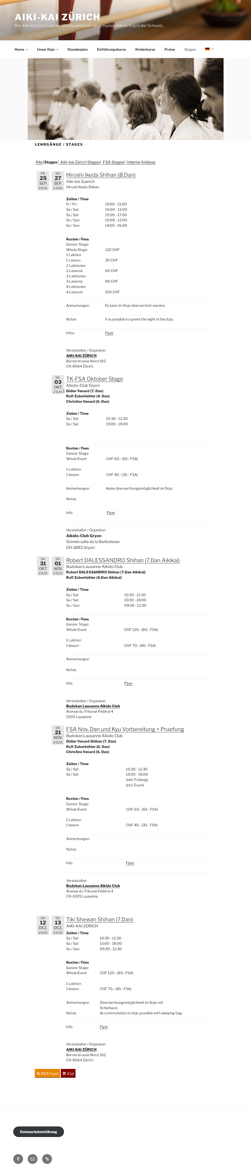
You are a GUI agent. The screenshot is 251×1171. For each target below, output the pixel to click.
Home (19, 49)
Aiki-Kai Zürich (57, 17)
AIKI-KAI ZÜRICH (81, 356)
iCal (70, 1073)
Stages (190, 49)
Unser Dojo (46, 49)
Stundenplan (77, 49)
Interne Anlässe (140, 162)
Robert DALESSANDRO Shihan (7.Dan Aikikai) (123, 560)
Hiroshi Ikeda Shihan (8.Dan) (101, 175)
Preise (169, 49)
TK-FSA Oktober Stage (94, 379)
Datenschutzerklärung (38, 1132)
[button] (47, 1159)
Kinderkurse (145, 49)
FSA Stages (112, 162)
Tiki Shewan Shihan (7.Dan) (99, 919)
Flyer (109, 333)
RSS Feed (49, 1073)
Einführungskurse (111, 49)
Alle (39, 162)
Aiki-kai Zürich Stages (79, 162)
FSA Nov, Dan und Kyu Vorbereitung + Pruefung (125, 729)
